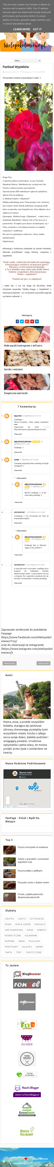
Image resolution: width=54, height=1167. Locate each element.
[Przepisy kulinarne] (27, 1136)
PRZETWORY (11, 947)
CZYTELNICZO (36, 918)
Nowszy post (9, 663)
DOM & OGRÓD (23, 924)
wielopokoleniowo (23, 442)
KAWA (30, 930)
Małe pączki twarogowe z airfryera (23, 345)
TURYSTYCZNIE (34, 952)
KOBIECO (41, 930)
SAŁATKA (27, 947)
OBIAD (21, 941)
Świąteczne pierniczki (16, 393)
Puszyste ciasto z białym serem (33, 882)
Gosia (16, 460)
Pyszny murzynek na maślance (33, 847)
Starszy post (43, 663)
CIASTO (22, 918)
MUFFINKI (10, 941)
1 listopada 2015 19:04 (35, 512)
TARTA (8, 952)
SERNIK (39, 947)
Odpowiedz (18, 434)
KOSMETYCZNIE (13, 935)
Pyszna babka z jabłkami (30, 870)
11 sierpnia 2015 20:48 (29, 460)
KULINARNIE (40, 72)
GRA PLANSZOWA (14, 930)
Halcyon (18, 416)
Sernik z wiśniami (13, 369)
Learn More (21, 29)
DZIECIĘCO (39, 924)
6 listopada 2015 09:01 (35, 565)
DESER (8, 924)
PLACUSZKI (34, 941)
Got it (37, 29)
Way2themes (40, 1158)
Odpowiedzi (21, 478)
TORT (19, 952)
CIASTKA (9, 918)
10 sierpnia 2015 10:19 (31, 416)
